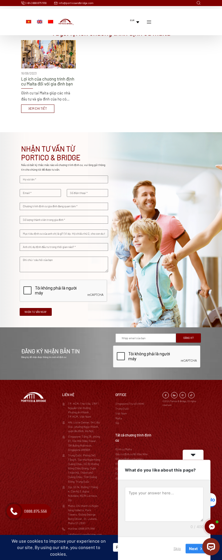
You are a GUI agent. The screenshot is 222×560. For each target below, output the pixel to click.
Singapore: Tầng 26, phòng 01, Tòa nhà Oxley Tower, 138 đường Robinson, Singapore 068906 (84, 443)
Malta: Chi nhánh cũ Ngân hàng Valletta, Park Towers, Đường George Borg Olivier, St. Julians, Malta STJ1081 (83, 514)
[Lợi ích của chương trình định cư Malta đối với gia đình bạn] (48, 76)
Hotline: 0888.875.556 (81, 528)
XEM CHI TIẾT (37, 108)
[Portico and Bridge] (66, 22)
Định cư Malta (123, 449)
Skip (177, 548)
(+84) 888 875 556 (36, 3)
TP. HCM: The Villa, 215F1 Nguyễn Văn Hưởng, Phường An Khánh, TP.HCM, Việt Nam (83, 410)
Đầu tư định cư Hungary (129, 458)
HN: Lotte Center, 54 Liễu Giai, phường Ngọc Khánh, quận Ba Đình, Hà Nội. (84, 427)
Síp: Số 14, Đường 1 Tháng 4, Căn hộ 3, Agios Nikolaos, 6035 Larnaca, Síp (83, 493)
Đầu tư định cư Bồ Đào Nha (131, 454)
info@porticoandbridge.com (75, 3)
